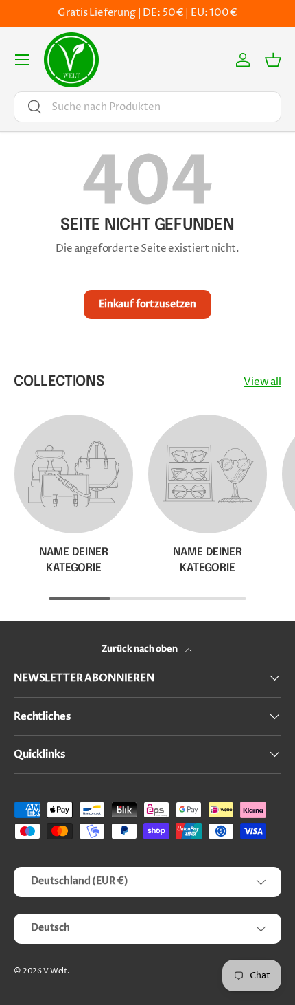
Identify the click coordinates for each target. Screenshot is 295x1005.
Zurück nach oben (140, 649)
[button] (273, 60)
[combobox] (147, 107)
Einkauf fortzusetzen (147, 304)
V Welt (55, 971)
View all (262, 382)
